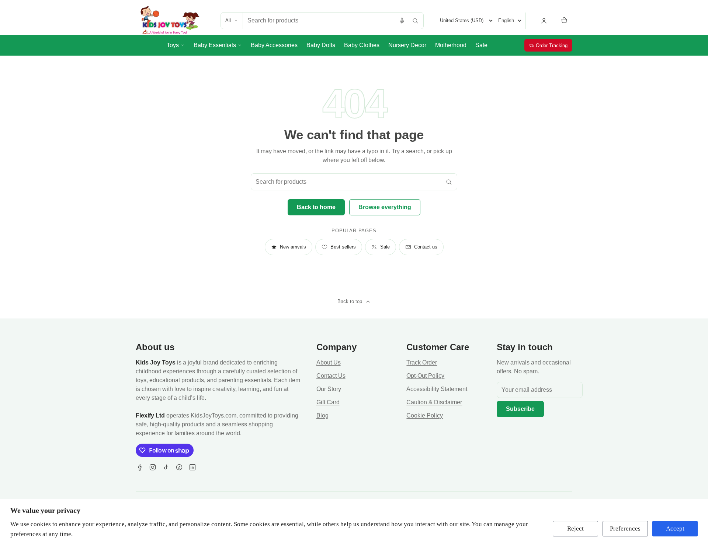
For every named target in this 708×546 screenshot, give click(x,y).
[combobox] (319, 21)
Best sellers (343, 247)
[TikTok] (166, 467)
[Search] (415, 21)
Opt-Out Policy (425, 376)
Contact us (425, 247)
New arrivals (293, 247)
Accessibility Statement (436, 389)
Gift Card (328, 402)
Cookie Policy (424, 415)
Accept (675, 528)
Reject (575, 528)
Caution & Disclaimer (434, 402)
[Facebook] (139, 467)
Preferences (625, 528)
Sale (385, 247)
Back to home (316, 207)
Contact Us (331, 376)
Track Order (421, 362)
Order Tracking (552, 45)
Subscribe (520, 409)
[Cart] (564, 21)
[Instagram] (152, 467)
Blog (322, 415)
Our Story (328, 389)
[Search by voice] (402, 21)
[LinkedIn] (192, 467)
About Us (328, 362)
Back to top (349, 301)
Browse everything (384, 207)
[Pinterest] (179, 467)
